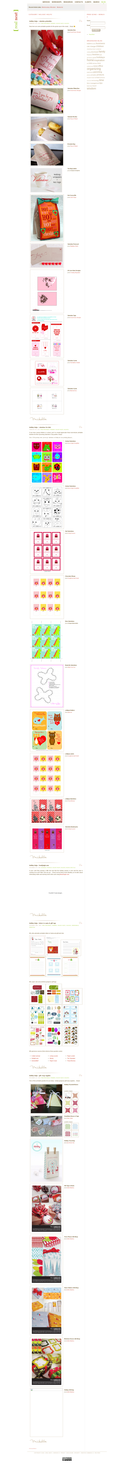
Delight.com (35, 1058)
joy (88, 63)
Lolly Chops (73, 197)
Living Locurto (71, 533)
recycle (89, 77)
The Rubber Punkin (75, 362)
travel (94, 86)
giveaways (89, 57)
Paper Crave (53, 1061)
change (92, 46)
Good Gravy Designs (75, 32)
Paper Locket (71, 1056)
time (101, 80)
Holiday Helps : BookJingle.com (39, 865)
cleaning (89, 49)
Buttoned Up (73, 390)
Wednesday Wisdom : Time (51, 7)
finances (49, 867)
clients (88, 2)
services (46, 2)
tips (101, 83)
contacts (79, 2)
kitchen (94, 63)
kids (90, 63)
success (89, 80)
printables (94, 75)
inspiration (99, 60)
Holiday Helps (60, 23)
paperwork (90, 72)
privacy (63, 1452)
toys (91, 86)
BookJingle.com (64, 874)
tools (88, 86)
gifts (101, 54)
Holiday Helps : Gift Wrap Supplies (40, 1075)
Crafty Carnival (36, 1056)
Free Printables (45, 23)
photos (88, 75)
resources (68, 2)
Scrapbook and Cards (73, 578)
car (88, 46)
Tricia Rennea (71, 801)
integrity (77, 1452)
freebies (53, 23)
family (102, 51)
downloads (94, 52)
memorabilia (75, 925)
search (96, 2)
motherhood (90, 66)
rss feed (97, 1452)
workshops (56, 2)
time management (93, 83)
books (94, 43)
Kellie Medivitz (70, 1187)
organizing (94, 68)
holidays (66, 23)
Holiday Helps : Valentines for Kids (40, 427)
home (90, 60)
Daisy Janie (70, 1118)
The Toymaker (71, 1058)
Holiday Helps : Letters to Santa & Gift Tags (42, 923)
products (100, 75)
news (95, 66)
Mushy (51, 1058)
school (97, 77)
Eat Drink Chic (70, 1142)
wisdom (91, 88)
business (43, 867)
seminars (102, 77)
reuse (93, 77)
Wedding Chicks (74, 246)
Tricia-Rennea (71, 1061)
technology (95, 80)
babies (89, 43)
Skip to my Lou (71, 667)
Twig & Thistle (74, 119)
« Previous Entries (32, 1448)
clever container (96, 49)
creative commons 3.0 (87, 1452)
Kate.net (70, 712)
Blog (103, 2)
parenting (32, 927)
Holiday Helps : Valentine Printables (40, 21)
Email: (88, 25)
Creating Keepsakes (75, 272)
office (100, 66)
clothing (89, 52)
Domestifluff (35, 1061)
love (99, 63)
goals (94, 57)
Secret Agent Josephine (73, 443)
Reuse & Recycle (70, 867)
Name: (89, 20)
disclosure (69, 1452)
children (100, 46)
